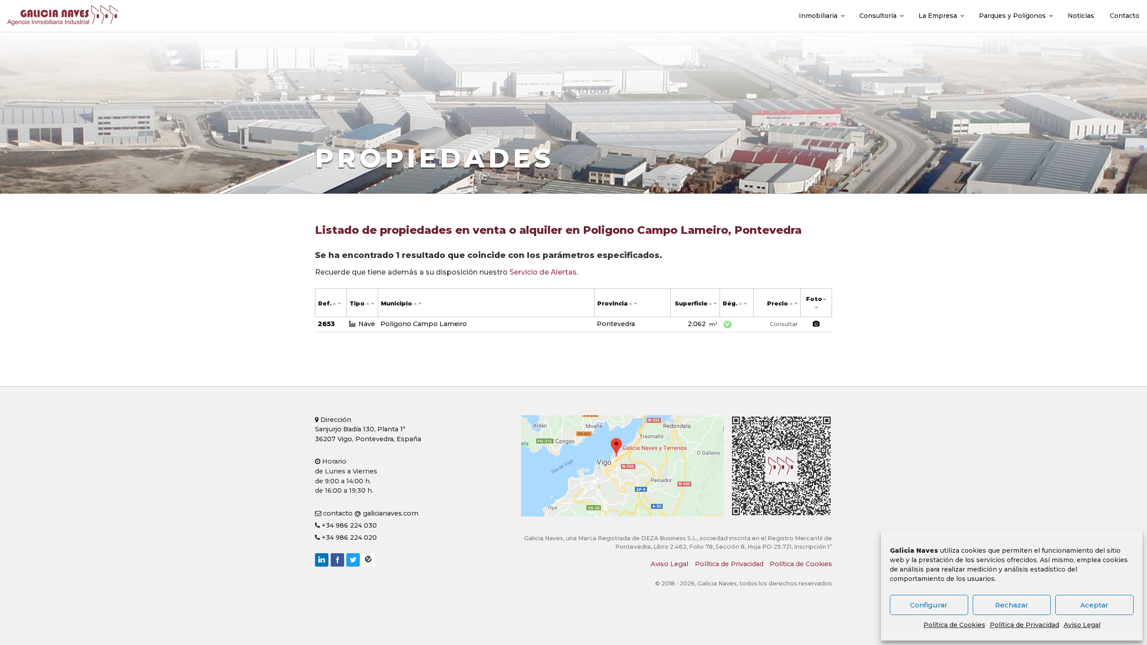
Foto (814, 299)
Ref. (325, 303)
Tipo (357, 303)
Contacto (1124, 16)
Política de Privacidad (1024, 625)
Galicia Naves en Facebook (337, 560)
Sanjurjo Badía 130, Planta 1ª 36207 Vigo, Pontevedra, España (368, 429)
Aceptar (1094, 605)
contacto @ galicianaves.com (369, 513)
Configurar (929, 605)
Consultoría (878, 16)
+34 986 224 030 (348, 525)
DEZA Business (368, 560)
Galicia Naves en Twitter (353, 560)
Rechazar (1011, 605)
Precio (777, 303)
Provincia (612, 303)
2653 (326, 324)
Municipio (396, 303)
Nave (366, 324)
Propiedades (434, 158)
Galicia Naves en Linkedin (321, 560)
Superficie (691, 303)
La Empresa (937, 16)
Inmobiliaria (818, 16)
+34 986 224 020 (348, 537)
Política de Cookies (954, 625)
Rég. (730, 303)
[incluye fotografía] (816, 324)
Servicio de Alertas (543, 272)
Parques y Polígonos (1012, 16)
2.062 (702, 324)
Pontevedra (616, 324)
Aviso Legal (1082, 625)
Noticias (1081, 16)
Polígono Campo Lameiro (423, 324)
